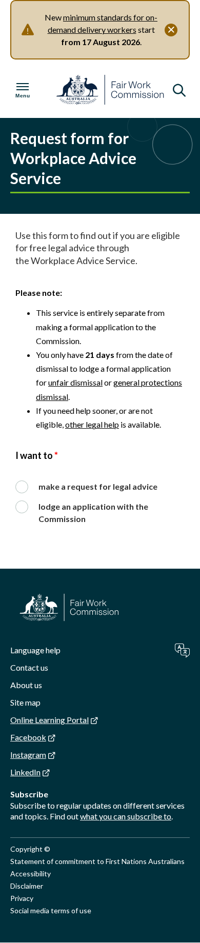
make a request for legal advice (97, 486)
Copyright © (30, 849)
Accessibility (30, 873)
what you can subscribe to (125, 816)
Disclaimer (26, 885)
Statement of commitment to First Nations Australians (97, 861)
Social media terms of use (50, 910)
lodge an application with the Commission (93, 512)
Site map (25, 702)
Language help (35, 650)
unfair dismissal (75, 382)
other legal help (92, 424)
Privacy (21, 898)
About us (26, 685)
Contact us (29, 667)
